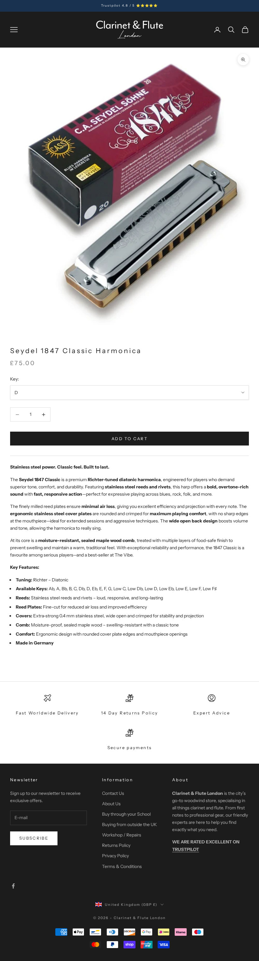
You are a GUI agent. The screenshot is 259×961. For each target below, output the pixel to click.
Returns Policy (116, 845)
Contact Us (113, 793)
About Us (111, 804)
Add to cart (129, 438)
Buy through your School (126, 814)
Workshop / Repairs (121, 835)
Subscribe (33, 838)
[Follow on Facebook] (13, 886)
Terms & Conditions (122, 866)
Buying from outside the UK (129, 824)
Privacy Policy (115, 856)
